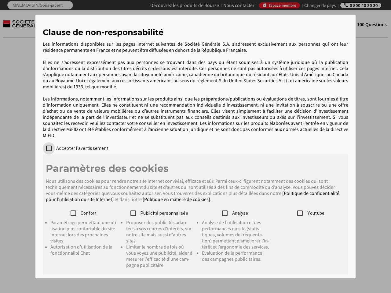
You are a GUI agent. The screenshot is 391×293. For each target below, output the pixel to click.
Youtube (316, 213)
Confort (89, 213)
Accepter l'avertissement (82, 148)
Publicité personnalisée (164, 213)
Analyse (240, 213)
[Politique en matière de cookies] (176, 199)
